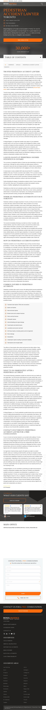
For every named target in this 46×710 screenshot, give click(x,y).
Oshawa (5, 694)
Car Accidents (7, 640)
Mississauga (6, 686)
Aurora (25, 667)
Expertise (11, 64)
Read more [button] (6, 512)
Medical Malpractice (9, 643)
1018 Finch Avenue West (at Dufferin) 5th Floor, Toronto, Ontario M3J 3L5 (20, 527)
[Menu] (42, 4)
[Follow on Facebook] (9, 634)
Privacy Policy (34, 707)
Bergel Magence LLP (19, 707)
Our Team (6, 621)
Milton (25, 686)
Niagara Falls (26, 688)
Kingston (26, 680)
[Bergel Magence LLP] (10, 4)
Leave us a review (14, 500)
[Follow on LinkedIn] (7, 634)
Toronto (25, 699)
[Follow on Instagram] (14, 634)
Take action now (23, 610)
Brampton (5, 672)
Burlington (26, 669)
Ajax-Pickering (6, 667)
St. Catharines (6, 699)
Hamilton (5, 678)
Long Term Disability (10, 656)
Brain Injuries (7, 650)
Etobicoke (5, 675)
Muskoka (25, 683)
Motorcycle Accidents (10, 647)
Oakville (5, 691)
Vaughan (5, 702)
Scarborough (26, 696)
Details (18, 64)
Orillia (25, 691)
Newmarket (5, 688)
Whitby (25, 702)
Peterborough (27, 694)
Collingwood (26, 672)
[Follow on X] (4, 634)
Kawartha (26, 678)
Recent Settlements (9, 624)
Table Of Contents (15, 57)
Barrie (4, 669)
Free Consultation (23, 40)
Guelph (25, 675)
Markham (5, 683)
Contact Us (7, 630)
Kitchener (5, 680)
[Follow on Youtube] (11, 634)
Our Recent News (8, 627)
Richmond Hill (6, 696)
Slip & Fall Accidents (10, 653)
